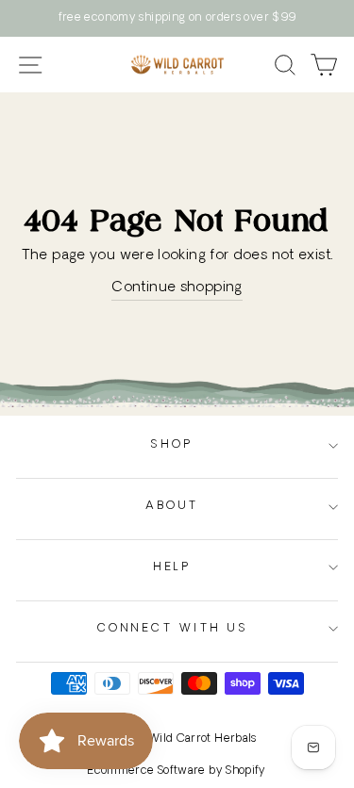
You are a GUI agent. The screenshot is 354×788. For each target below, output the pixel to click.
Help (172, 567)
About (172, 506)
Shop (172, 445)
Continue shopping (176, 288)
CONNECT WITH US (172, 628)
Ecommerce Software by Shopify (177, 771)
